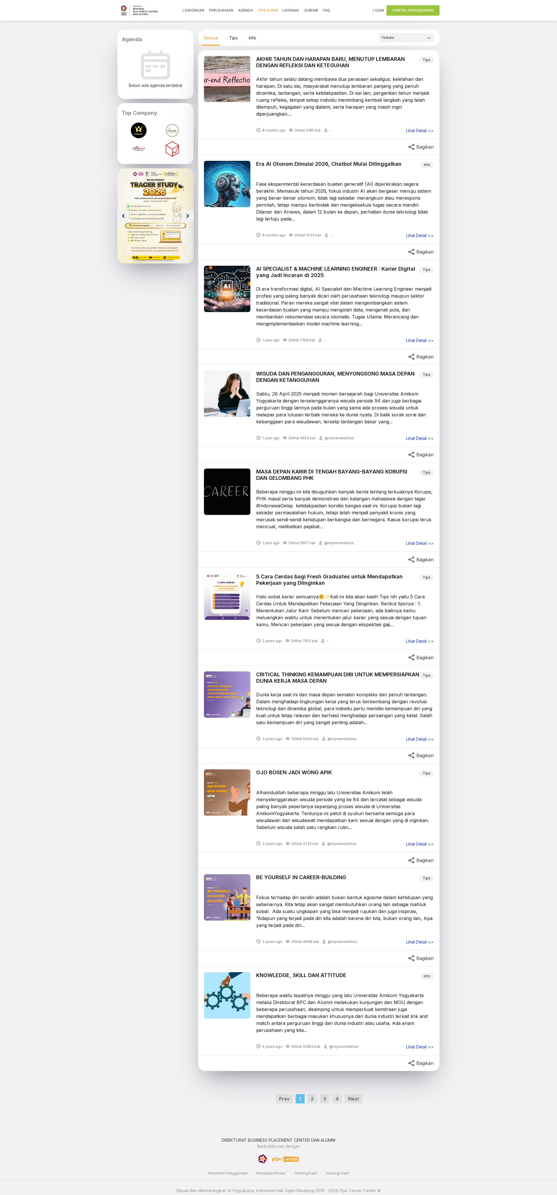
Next (353, 1099)
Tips (233, 37)
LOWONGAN (193, 10)
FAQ (326, 10)
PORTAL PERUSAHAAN (413, 10)
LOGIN (378, 10)
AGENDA (245, 10)
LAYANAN (291, 10)
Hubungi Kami (338, 1173)
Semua (211, 37)
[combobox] (406, 37)
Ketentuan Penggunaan (227, 1173)
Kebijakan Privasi (270, 1173)
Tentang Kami (305, 1173)
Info (252, 37)
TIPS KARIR (268, 10)
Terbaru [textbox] (387, 37)
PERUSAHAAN (221, 10)
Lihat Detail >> (420, 131)
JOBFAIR (310, 10)
